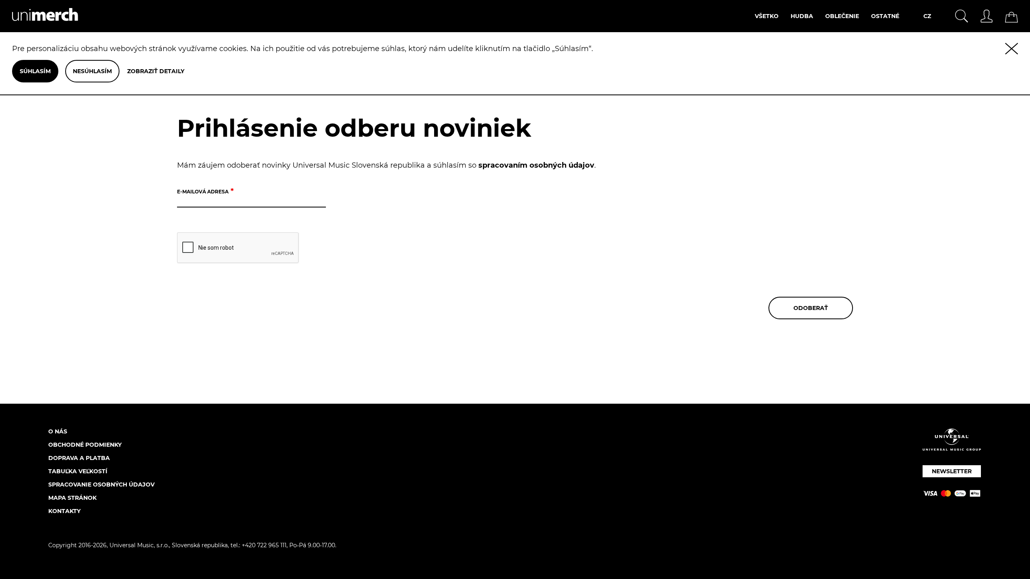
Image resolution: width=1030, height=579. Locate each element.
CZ (927, 16)
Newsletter (952, 471)
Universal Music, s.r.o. (139, 545)
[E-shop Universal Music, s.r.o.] (39, 27)
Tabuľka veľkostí (77, 471)
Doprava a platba (79, 458)
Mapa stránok (72, 497)
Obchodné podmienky (85, 444)
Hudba (802, 16)
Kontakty (64, 511)
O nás (57, 431)
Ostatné (885, 16)
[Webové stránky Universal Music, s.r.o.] (952, 446)
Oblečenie (842, 16)
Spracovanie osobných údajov (101, 484)
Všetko (767, 16)
